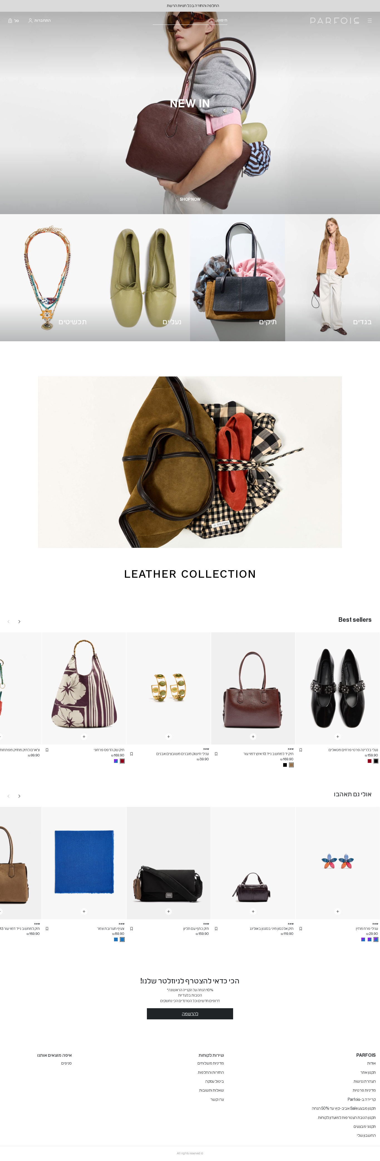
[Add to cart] (337, 736)
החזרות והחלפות (211, 1073)
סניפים (66, 1063)
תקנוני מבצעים (365, 1127)
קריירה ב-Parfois (362, 1100)
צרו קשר (217, 1100)
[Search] (231, 21)
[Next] (19, 621)
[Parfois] (334, 21)
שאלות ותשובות (211, 1090)
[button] (300, 750)
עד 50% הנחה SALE (190, 6)
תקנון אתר (368, 1073)
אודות (371, 1063)
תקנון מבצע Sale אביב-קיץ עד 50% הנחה (344, 1109)
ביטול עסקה (214, 1081)
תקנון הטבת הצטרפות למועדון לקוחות (347, 1118)
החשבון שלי (366, 1136)
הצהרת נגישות (365, 1081)
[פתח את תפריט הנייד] (369, 20)
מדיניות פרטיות (364, 1090)
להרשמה (190, 1014)
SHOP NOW (190, 200)
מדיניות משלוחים (211, 1063)
